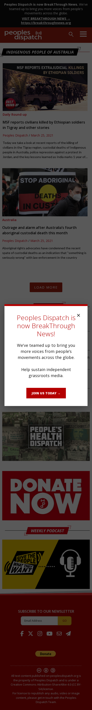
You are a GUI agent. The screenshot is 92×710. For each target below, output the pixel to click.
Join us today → (46, 393)
